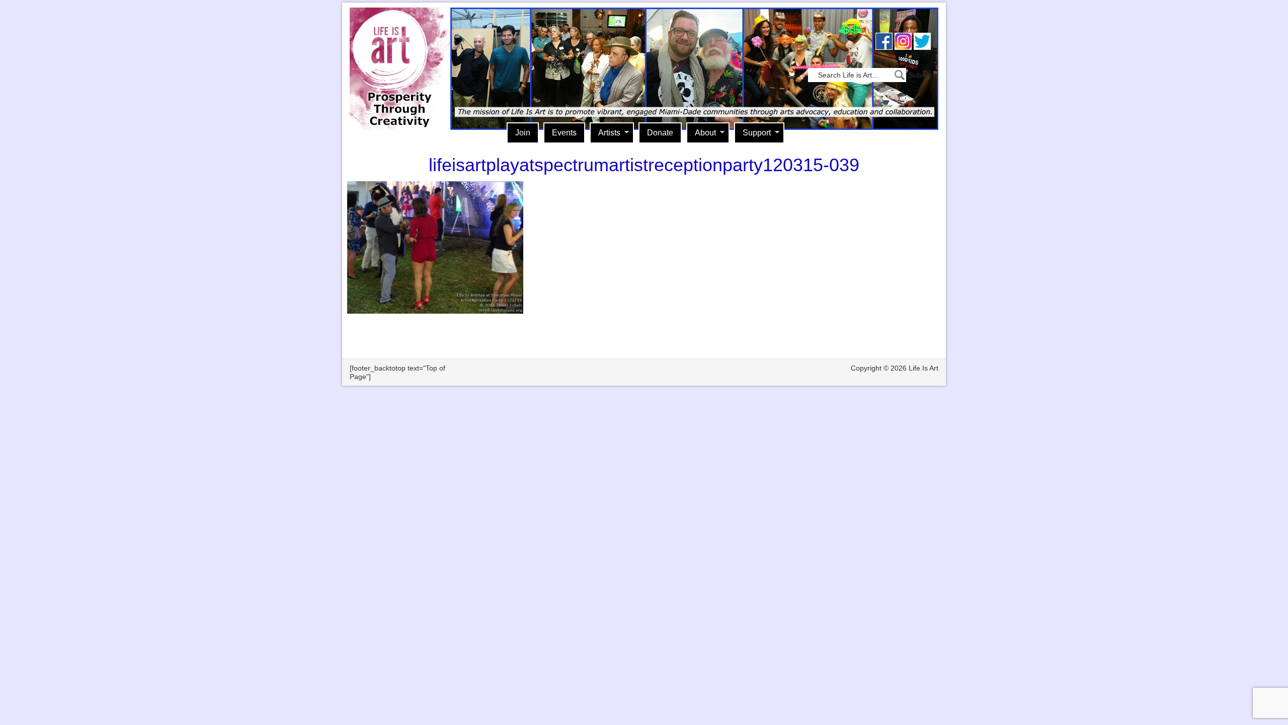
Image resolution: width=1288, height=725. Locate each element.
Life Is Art (396, 54)
